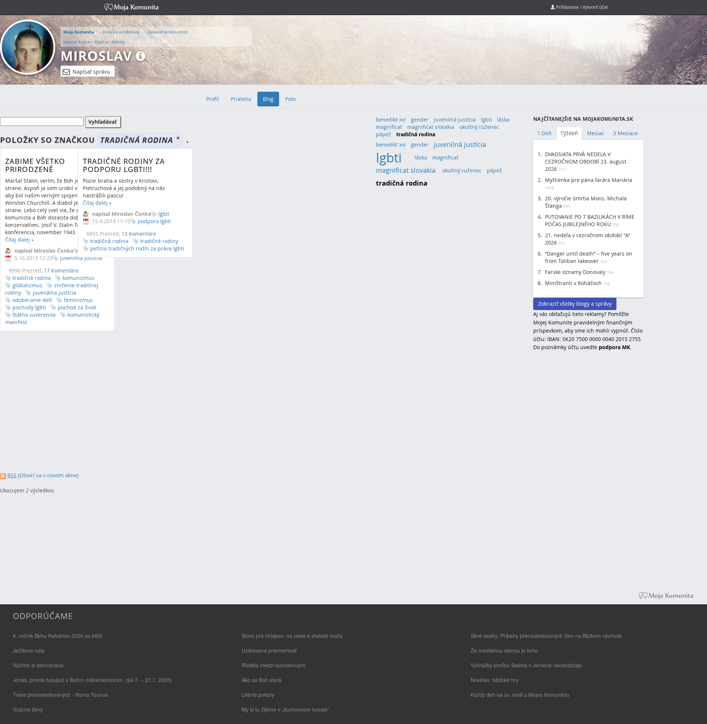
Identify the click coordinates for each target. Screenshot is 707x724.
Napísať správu (91, 71)
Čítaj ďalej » (19, 239)
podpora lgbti (154, 221)
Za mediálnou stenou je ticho (504, 650)
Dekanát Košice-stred (168, 32)
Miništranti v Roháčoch (573, 283)
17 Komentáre (61, 270)
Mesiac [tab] (595, 133)
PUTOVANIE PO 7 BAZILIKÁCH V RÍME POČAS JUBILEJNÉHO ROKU (589, 220)
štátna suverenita (34, 314)
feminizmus (78, 299)
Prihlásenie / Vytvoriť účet (581, 7)
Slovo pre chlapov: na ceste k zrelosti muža (292, 635)
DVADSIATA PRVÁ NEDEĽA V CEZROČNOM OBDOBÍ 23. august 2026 (585, 161)
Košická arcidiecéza (121, 32)
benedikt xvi (391, 119)
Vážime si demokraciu (38, 665)
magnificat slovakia (430, 126)
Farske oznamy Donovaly (575, 271)
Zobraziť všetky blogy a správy (575, 303)
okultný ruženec (479, 126)
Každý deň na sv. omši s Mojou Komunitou (520, 694)
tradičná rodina (32, 277)
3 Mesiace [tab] (625, 133)
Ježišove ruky (29, 650)
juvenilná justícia (455, 119)
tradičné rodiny (159, 241)
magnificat (389, 126)
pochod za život (77, 307)
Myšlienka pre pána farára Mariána (588, 179)
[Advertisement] (588, 476)
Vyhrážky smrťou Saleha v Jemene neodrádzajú (526, 665)
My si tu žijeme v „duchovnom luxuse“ (285, 709)
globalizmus (27, 285)
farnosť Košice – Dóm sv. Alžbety (94, 42)
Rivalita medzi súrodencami (274, 665)
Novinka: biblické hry (494, 679)
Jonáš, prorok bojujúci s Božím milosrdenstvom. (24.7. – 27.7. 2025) (92, 679)
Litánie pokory (258, 694)
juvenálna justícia (54, 292)
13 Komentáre (139, 233)
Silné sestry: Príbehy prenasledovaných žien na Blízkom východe (546, 635)
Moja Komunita (78, 32)
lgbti (163, 213)
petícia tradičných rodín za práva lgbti (137, 248)
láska (503, 119)
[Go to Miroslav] (27, 47)
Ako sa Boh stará (261, 679)
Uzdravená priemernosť (269, 650)
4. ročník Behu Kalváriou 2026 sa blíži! (57, 635)
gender (420, 119)
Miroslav (96, 56)
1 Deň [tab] (544, 133)
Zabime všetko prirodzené (35, 165)
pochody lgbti (29, 307)
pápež (383, 134)
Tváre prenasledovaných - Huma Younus (60, 694)
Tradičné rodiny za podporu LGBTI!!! (124, 165)
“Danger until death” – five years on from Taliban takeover (588, 257)
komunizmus (78, 277)
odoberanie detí (32, 299)
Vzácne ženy (28, 709)
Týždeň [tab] (569, 133)
